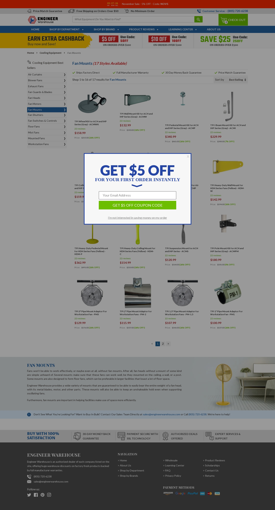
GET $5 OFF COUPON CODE (138, 205)
